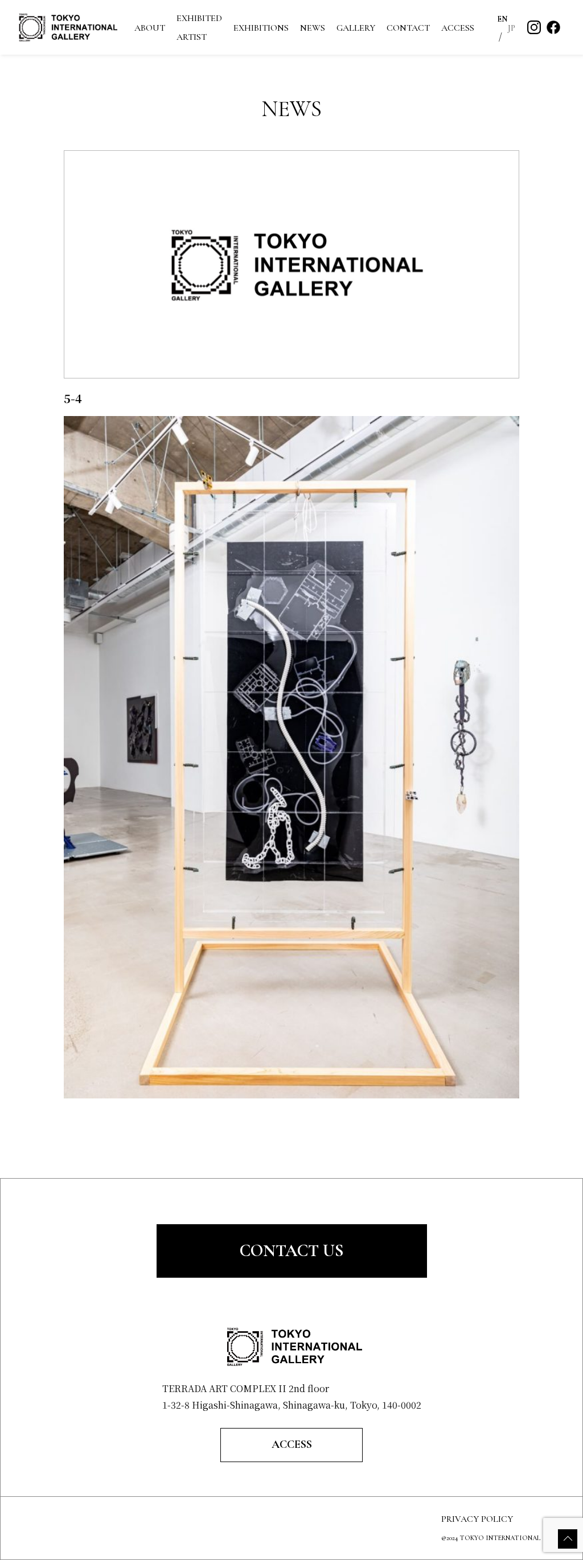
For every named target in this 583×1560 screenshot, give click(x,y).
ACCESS (457, 28)
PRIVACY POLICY (477, 1519)
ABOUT (149, 28)
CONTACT (408, 28)
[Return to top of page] (567, 1539)
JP (512, 28)
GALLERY (355, 28)
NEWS (312, 28)
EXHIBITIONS (261, 28)
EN (502, 19)
